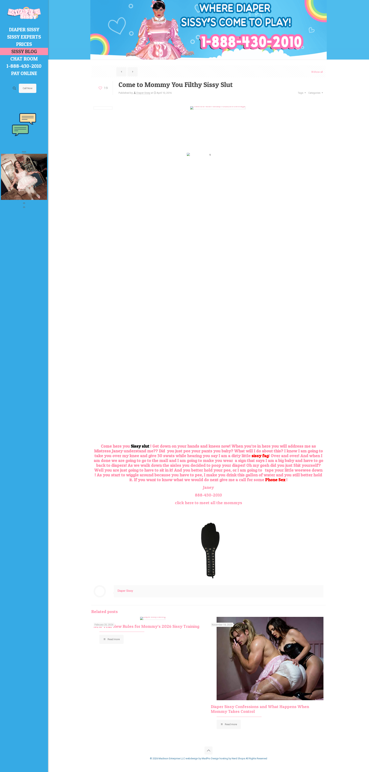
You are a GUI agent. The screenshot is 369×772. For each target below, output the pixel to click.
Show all (318, 71)
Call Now (27, 88)
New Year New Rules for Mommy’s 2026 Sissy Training (146, 626)
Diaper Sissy (143, 92)
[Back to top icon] (208, 750)
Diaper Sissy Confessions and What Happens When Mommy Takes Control (260, 709)
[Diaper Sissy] (24, 13)
